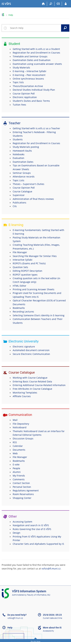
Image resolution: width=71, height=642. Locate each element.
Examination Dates (23, 161)
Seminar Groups (22, 172)
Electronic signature (24, 346)
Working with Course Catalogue (30, 377)
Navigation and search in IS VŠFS (31, 525)
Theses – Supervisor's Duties (28, 184)
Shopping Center (22, 498)
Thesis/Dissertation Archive (28, 86)
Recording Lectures (23, 311)
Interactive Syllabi (22, 259)
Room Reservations (23, 494)
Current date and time (52, 618)
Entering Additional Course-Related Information (39, 385)
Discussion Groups (23, 438)
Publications (19, 202)
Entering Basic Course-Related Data (32, 381)
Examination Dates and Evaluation (32, 60)
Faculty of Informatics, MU (38, 595)
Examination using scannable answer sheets (37, 63)
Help (10, 14)
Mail (15, 419)
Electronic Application (25, 97)
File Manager (20, 252)
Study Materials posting (26, 146)
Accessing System (22, 521)
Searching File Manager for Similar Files (35, 256)
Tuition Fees (19, 104)
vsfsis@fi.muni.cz (51, 568)
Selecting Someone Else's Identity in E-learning (38, 315)
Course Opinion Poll (24, 93)
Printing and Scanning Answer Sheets (33, 289)
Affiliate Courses (22, 396)
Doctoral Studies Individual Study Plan (34, 89)
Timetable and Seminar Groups (30, 56)
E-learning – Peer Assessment (29, 75)
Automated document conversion (31, 350)
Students (18, 139)
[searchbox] (35, 28)
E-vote (16, 464)
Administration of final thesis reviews (33, 198)
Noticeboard (19, 427)
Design (16, 532)
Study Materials (21, 67)
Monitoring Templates (25, 392)
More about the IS (52, 627)
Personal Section (22, 486)
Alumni (17, 472)
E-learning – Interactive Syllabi (29, 71)
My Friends (19, 475)
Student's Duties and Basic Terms (31, 100)
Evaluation (18, 158)
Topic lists (18, 82)
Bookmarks (19, 307)
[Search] (50, 4)
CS (58, 3)
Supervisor (19, 195)
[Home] (43, 4)
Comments (19, 479)
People (16, 468)
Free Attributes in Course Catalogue (32, 388)
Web (15, 453)
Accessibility (48, 631)
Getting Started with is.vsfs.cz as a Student (36, 49)
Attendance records (24, 176)
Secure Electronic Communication (31, 354)
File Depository (21, 423)
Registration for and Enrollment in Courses (36, 52)
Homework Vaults (22, 150)
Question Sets (20, 267)
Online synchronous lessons (28, 78)
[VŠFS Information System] (3, 14)
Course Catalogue (22, 191)
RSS (15, 442)
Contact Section (21, 483)
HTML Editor (19, 285)
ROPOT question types (25, 274)
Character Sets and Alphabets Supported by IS (38, 543)
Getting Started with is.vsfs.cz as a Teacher (36, 128)
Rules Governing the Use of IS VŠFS (32, 529)
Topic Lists (18, 180)
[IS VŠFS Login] (65, 4)
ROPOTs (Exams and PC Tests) (29, 263)
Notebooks (18, 154)
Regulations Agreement (26, 490)
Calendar (18, 445)
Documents (19, 449)
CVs (15, 206)
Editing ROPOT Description (27, 270)
